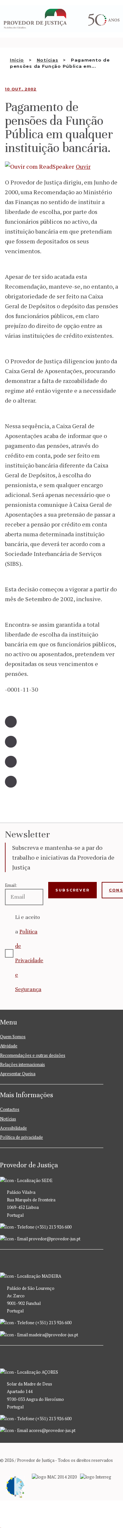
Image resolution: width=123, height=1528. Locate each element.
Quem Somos (13, 1037)
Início (17, 60)
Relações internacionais (22, 1064)
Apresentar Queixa (17, 1074)
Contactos (9, 1109)
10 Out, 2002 (20, 89)
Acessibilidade (13, 1128)
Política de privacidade (21, 1137)
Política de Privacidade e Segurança (29, 960)
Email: (11, 885)
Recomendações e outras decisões (32, 1055)
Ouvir (83, 166)
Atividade (8, 1046)
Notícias (47, 60)
